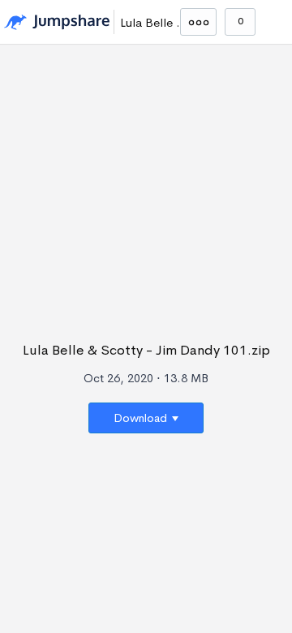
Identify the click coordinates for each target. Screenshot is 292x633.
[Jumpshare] (57, 22)
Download (142, 418)
